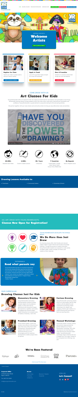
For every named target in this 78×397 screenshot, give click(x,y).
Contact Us (30, 378)
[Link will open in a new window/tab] (60, 380)
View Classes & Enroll (39, 45)
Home (20, 6)
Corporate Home (45, 6)
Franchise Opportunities (36, 6)
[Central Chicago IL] (5, 7)
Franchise (29, 376)
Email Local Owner (72, 6)
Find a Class (30, 374)
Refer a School (55, 6)
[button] (39, 127)
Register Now (63, 6)
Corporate (41, 376)
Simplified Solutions (72, 391)
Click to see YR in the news (39, 362)
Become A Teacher (26, 6)
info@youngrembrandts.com (8, 381)
